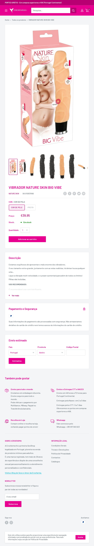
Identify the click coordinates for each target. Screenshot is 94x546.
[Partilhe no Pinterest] (74, 193)
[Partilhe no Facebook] (69, 193)
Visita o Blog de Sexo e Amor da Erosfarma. (23, 473)
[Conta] (82, 10)
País (10, 347)
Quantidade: (14, 230)
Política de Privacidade (61, 453)
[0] (87, 10)
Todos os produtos (19, 20)
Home (7, 20)
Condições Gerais (58, 445)
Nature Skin (14, 194)
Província (42, 347)
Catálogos (55, 461)
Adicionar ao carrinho (27, 239)
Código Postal (72, 347)
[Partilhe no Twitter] (79, 193)
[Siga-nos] (6, 522)
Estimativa (16, 361)
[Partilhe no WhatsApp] (65, 193)
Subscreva (13, 504)
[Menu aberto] (6, 11)
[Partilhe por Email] (83, 193)
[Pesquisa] (73, 10)
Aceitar (80, 537)
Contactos (55, 457)
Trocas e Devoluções (60, 449)
